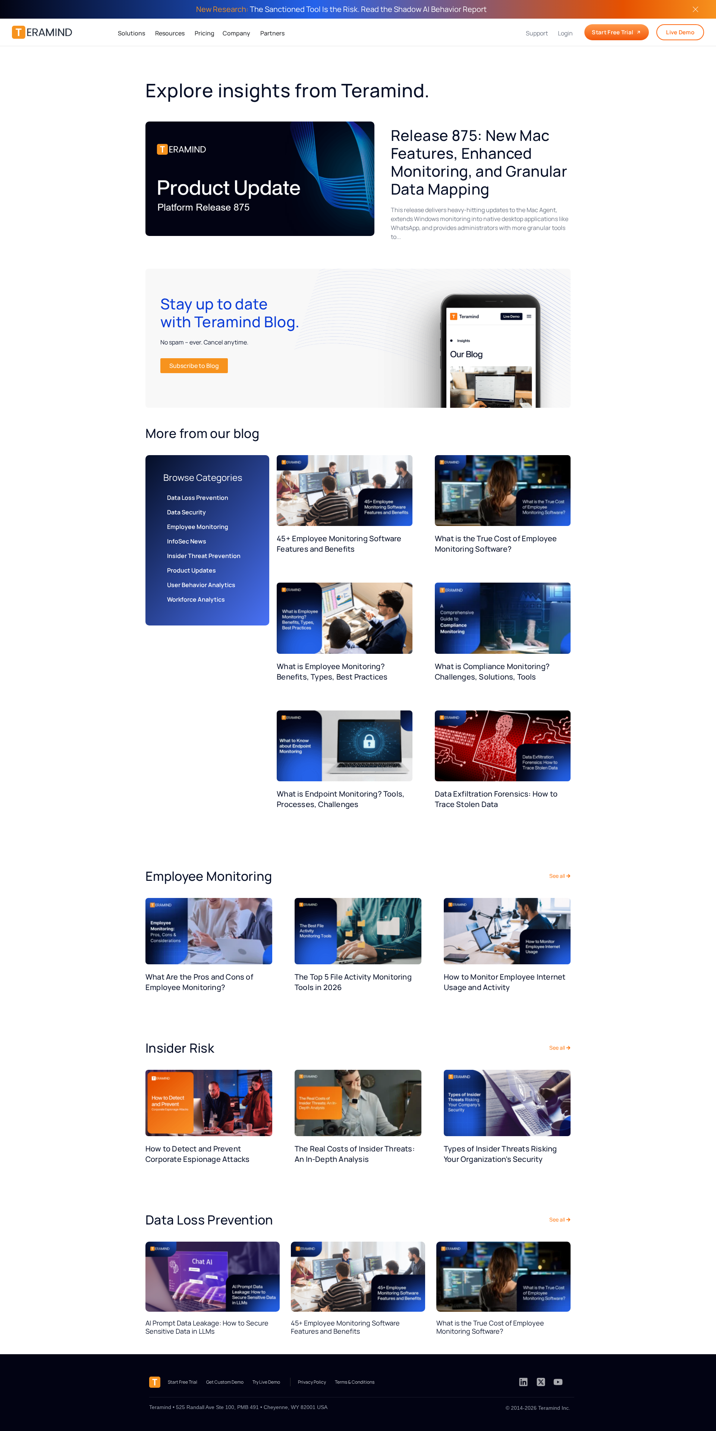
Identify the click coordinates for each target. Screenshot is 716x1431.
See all (557, 875)
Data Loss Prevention (197, 498)
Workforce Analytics (196, 599)
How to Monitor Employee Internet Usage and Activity (504, 982)
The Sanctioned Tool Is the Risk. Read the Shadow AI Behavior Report (341, 9)
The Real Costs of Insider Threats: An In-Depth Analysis (355, 1154)
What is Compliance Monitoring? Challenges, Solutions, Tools (492, 671)
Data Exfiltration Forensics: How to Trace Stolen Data (496, 799)
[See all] (568, 876)
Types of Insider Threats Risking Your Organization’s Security (500, 1154)
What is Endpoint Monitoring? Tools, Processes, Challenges (341, 799)
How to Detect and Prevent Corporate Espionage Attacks (197, 1154)
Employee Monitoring (197, 527)
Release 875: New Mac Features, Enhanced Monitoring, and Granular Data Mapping (479, 162)
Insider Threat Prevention (204, 556)
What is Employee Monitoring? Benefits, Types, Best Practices (332, 671)
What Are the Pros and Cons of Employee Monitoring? (199, 982)
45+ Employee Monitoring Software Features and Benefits (339, 543)
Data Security (186, 512)
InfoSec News (186, 541)
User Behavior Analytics (201, 585)
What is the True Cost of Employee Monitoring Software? (496, 543)
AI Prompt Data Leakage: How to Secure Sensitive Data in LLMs (206, 1327)
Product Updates (191, 570)
